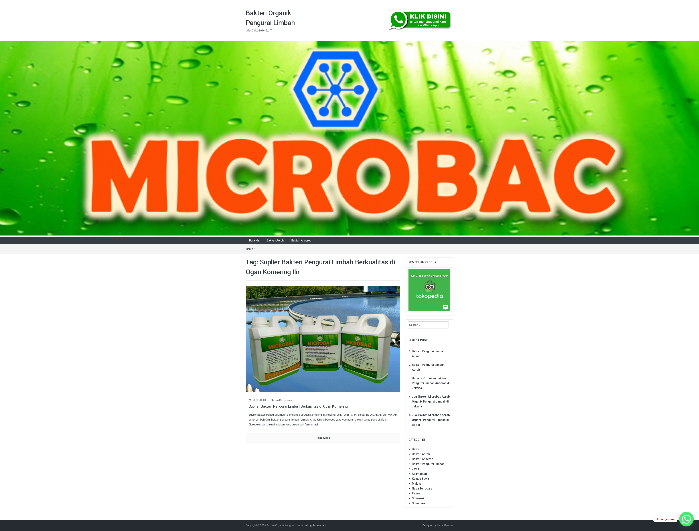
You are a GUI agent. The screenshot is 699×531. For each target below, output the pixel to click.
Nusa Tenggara (422, 488)
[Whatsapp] (686, 519)
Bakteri (416, 449)
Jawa (415, 469)
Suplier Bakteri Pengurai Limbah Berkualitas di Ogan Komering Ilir (301, 406)
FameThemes (445, 525)
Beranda (254, 240)
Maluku (417, 483)
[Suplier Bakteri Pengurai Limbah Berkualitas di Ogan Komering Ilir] (323, 339)
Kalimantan (419, 473)
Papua (416, 493)
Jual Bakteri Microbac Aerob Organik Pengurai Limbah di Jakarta (431, 401)
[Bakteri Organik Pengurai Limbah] (349, 139)
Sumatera (418, 503)
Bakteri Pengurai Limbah (428, 464)
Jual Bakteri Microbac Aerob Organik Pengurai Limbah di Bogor (431, 420)
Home (249, 248)
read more (323, 437)
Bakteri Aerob (275, 240)
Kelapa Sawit (420, 478)
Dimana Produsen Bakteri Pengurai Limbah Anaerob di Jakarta (431, 383)
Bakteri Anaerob (301, 240)
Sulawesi (418, 498)
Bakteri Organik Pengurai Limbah (285, 525)
